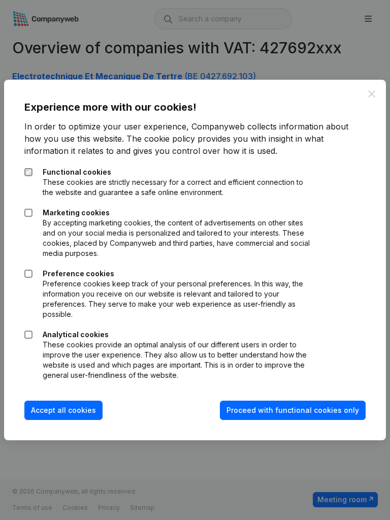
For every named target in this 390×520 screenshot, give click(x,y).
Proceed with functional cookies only (292, 410)
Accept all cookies (63, 410)
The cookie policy (160, 139)
